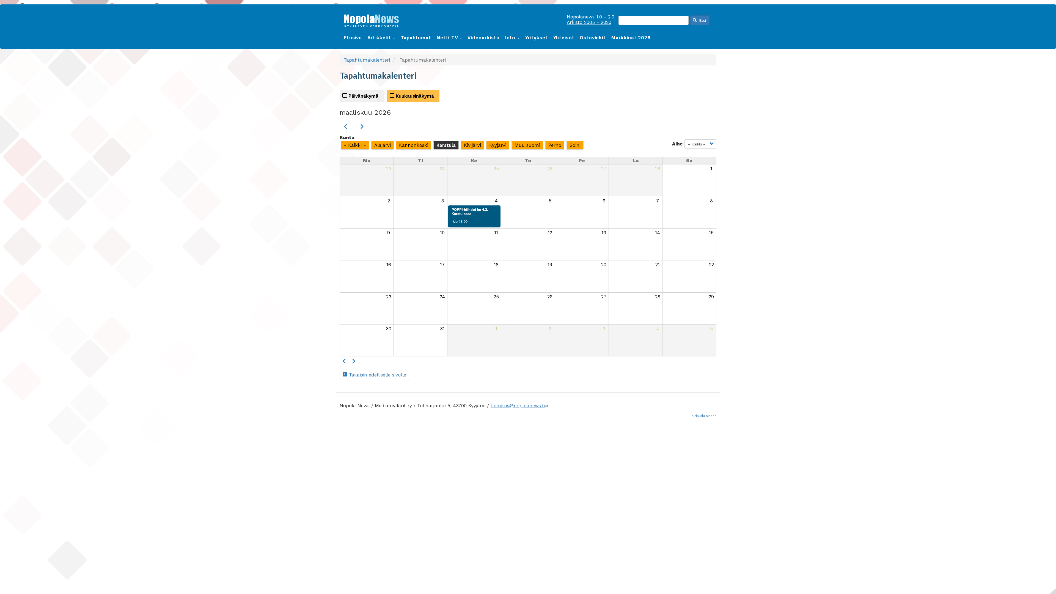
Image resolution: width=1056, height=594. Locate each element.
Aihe (677, 144)
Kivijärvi (472, 145)
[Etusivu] (373, 19)
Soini (575, 145)
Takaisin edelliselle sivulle (376, 375)
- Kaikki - (355, 145)
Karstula (446, 145)
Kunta (347, 137)
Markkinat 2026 (631, 37)
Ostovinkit (593, 37)
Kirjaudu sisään (704, 416)
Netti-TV (448, 37)
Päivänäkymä (362, 96)
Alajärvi (382, 145)
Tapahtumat (416, 37)
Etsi (702, 20)
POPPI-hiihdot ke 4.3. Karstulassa (470, 211)
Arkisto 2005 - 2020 (589, 22)
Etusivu (353, 37)
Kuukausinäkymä (414, 96)
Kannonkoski (413, 145)
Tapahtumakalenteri (367, 60)
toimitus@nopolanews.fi (518, 405)
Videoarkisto (483, 37)
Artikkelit (379, 37)
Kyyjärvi (497, 145)
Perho (554, 145)
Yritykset (536, 37)
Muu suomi (527, 145)
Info (511, 37)
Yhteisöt (563, 37)
